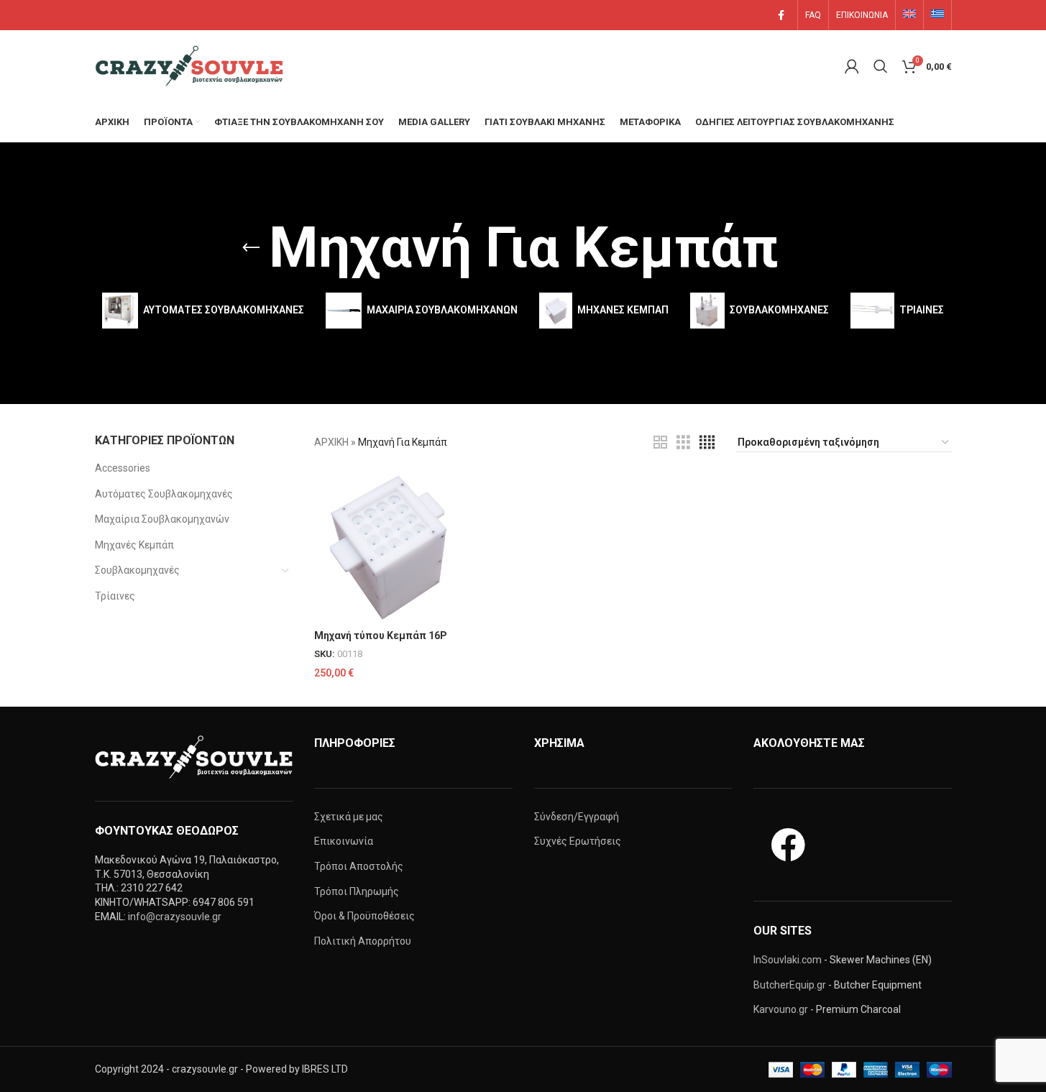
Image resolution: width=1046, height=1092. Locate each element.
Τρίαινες (115, 596)
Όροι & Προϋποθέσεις (364, 916)
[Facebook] (787, 844)
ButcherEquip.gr (789, 985)
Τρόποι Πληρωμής (356, 891)
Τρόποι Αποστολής (358, 866)
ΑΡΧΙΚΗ (331, 442)
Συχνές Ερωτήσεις (577, 841)
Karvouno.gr (780, 1009)
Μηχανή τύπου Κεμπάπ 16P (380, 635)
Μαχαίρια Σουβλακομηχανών (162, 519)
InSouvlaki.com (787, 959)
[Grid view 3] (683, 442)
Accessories (122, 468)
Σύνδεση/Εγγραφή (576, 816)
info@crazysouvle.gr (174, 916)
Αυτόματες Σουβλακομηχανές (164, 494)
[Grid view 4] (707, 442)
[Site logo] (192, 65)
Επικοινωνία (343, 841)
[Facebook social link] (781, 15)
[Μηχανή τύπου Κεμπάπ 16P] (388, 548)
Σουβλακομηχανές (137, 570)
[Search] (880, 66)
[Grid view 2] (660, 442)
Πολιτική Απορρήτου (362, 941)
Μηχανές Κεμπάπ (134, 545)
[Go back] (251, 248)
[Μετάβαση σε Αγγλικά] (909, 15)
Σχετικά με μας (348, 816)
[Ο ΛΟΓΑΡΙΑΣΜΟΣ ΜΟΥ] (852, 66)
